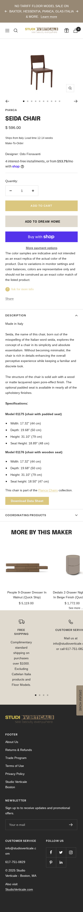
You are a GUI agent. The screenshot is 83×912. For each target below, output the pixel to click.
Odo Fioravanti (30, 154)
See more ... (76, 608)
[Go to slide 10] (59, 101)
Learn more (49, 16)
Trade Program (16, 758)
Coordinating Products (25, 515)
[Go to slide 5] (39, 101)
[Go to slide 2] (27, 101)
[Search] (16, 31)
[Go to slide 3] (31, 101)
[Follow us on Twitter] (61, 852)
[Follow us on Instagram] (71, 852)
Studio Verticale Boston (16, 784)
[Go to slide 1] (23, 101)
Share (9, 298)
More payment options (41, 248)
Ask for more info (22, 289)
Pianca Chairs (48, 490)
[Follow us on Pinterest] (51, 862)
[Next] (76, 101)
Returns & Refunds (18, 750)
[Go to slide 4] (35, 101)
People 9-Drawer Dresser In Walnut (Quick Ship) (26, 595)
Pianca (11, 110)
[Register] (71, 824)
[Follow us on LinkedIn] (61, 862)
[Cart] (75, 31)
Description (15, 315)
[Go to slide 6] (43, 101)
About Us (11, 742)
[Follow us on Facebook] (51, 852)
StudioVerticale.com (19, 889)
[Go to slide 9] (55, 101)
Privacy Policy (15, 774)
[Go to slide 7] (47, 101)
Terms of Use (14, 766)
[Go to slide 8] (51, 101)
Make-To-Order (14, 143)
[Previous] (7, 101)
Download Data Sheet (27, 501)
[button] (41, 221)
